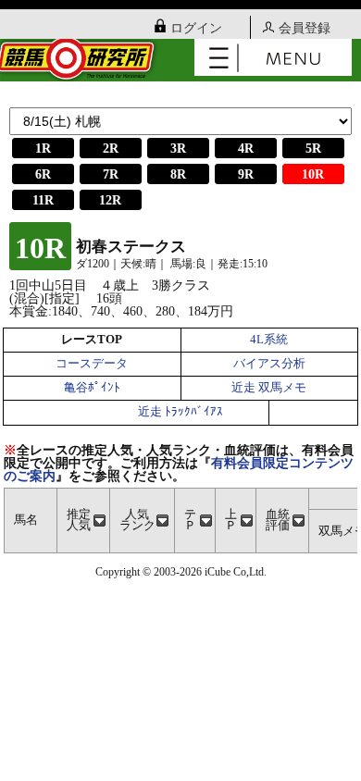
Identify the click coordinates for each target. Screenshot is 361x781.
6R (43, 174)
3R (178, 148)
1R (43, 148)
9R (246, 174)
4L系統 (269, 339)
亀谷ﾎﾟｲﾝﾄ (92, 387)
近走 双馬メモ (268, 387)
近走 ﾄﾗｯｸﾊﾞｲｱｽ (180, 411)
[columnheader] (82, 520)
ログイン (196, 28)
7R (110, 174)
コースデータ (92, 363)
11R (43, 200)
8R (178, 174)
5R (313, 148)
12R (110, 200)
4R (246, 148)
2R (110, 148)
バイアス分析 (269, 363)
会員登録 (304, 28)
